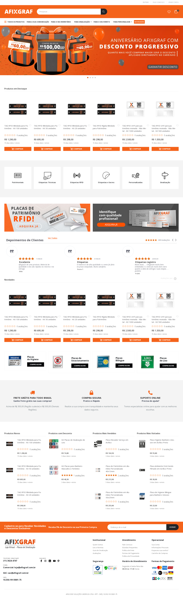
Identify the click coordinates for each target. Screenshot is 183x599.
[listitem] (66, 258)
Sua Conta (155, 545)
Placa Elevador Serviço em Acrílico (117, 441)
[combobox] (72, 12)
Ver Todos (52, 238)
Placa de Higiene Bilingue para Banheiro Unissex (160, 493)
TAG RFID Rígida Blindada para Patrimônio (104, 127)
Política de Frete (128, 550)
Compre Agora (35, 364)
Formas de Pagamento (130, 553)
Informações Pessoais (160, 547)
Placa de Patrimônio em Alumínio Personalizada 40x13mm (118, 469)
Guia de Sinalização (100, 550)
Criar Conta (173, 2)
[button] (169, 12)
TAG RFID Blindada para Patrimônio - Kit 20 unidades (75, 127)
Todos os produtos (15, 22)
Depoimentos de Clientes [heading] (24, 240)
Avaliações (97, 553)
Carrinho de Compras (160, 553)
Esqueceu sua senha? (160, 550)
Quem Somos (98, 545)
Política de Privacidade (130, 556)
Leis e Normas (98, 547)
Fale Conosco (159, 2)
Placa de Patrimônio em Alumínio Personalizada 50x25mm (118, 495)
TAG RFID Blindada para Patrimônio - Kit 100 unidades (16, 127)
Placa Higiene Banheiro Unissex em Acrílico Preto (162, 441)
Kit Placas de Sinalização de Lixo (73, 441)
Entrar (146, 2)
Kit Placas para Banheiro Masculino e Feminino (71, 467)
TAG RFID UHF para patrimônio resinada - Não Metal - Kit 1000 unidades (134, 128)
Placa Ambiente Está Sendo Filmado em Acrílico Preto (161, 467)
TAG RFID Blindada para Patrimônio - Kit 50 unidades (46, 127)
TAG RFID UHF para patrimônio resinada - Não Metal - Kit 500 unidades (164, 128)
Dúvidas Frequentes (130, 547)
